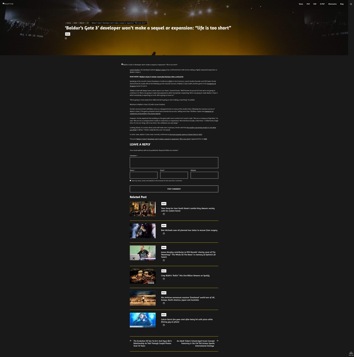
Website (193, 170)
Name (132, 170)
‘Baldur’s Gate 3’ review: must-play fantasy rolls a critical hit (161, 77)
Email (162, 170)
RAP (314, 4)
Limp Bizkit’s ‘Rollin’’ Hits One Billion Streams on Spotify (185, 275)
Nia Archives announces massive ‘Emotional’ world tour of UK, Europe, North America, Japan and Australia (188, 298)
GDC (170, 81)
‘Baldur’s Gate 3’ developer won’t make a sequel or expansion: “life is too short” (163, 139)
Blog (341, 4)
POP (308, 4)
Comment (134, 155)
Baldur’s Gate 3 (161, 70)
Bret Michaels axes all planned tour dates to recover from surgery (189, 230)
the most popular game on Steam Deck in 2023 (185, 134)
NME (205, 139)
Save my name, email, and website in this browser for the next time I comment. (157, 181)
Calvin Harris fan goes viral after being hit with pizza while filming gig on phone (187, 320)
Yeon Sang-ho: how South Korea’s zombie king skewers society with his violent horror (188, 209)
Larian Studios (135, 70)
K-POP (322, 4)
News (301, 4)
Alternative (332, 4)
